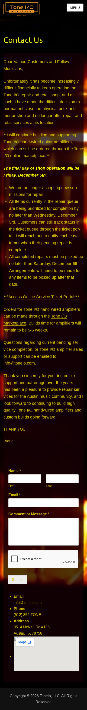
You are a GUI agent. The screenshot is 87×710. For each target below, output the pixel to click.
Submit (17, 580)
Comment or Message (28, 514)
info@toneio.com (28, 603)
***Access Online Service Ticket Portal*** (41, 297)
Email (14, 495)
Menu (75, 8)
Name (14, 471)
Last (49, 486)
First (11, 486)
